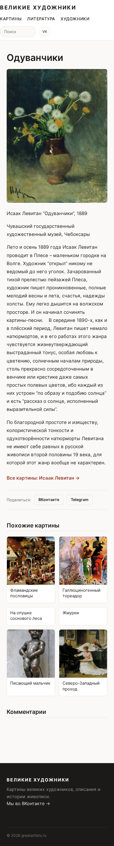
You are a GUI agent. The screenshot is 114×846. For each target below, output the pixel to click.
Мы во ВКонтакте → (28, 803)
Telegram (80, 499)
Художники (75, 18)
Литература (41, 18)
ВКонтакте (48, 499)
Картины (11, 18)
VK (44, 31)
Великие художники (38, 7)
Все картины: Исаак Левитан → (43, 478)
